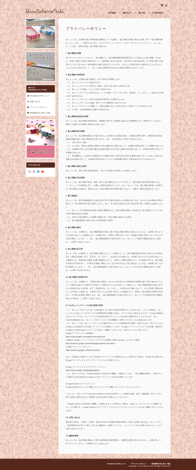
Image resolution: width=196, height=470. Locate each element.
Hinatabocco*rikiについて (40, 96)
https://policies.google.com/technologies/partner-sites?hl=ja (90, 343)
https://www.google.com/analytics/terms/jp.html (85, 337)
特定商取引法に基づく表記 (40, 113)
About (127, 12)
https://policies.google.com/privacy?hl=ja (83, 350)
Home (112, 12)
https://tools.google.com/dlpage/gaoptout (83, 370)
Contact (158, 12)
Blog (142, 12)
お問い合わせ (35, 101)
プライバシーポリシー (38, 107)
